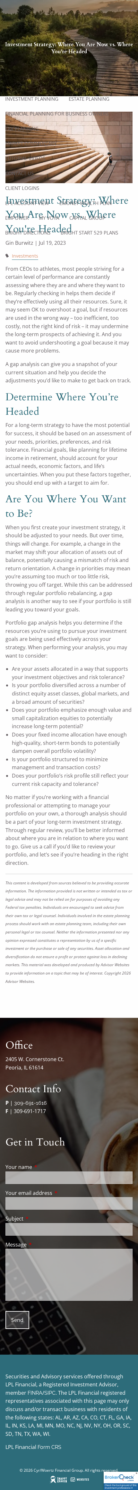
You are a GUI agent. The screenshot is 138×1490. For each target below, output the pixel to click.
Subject (40, 1218)
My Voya (49, 218)
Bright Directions (27, 232)
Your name (44, 1167)
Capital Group (87, 218)
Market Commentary (30, 143)
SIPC (50, 1393)
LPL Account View (27, 203)
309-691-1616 (30, 1103)
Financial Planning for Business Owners (56, 113)
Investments (25, 256)
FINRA (35, 1393)
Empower (17, 218)
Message (41, 1244)
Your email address (54, 1192)
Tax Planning (22, 128)
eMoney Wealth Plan (85, 203)
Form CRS (49, 1447)
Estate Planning (89, 99)
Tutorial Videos (25, 158)
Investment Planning (31, 99)
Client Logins (22, 188)
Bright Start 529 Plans (89, 232)
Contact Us (19, 173)
